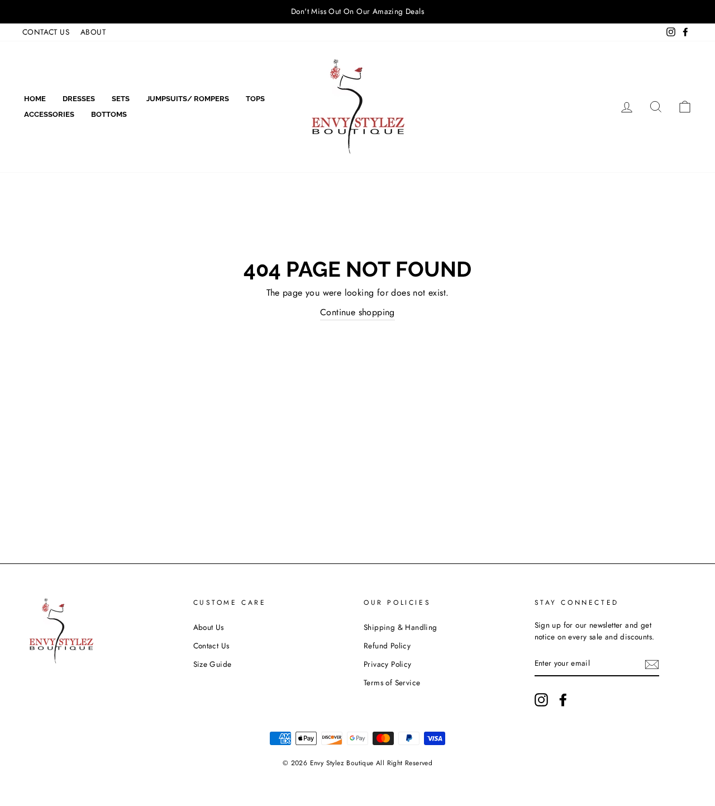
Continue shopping (357, 312)
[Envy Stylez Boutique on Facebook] (563, 700)
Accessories (49, 114)
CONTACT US (45, 31)
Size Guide (212, 664)
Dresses (79, 98)
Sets (121, 98)
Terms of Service (392, 682)
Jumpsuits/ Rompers (187, 98)
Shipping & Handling (400, 627)
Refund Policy (387, 645)
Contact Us (211, 645)
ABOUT (93, 31)
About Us (208, 627)
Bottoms (109, 114)
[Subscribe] (652, 664)
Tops (255, 98)
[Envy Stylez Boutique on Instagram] (541, 700)
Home (35, 98)
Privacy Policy (388, 664)
